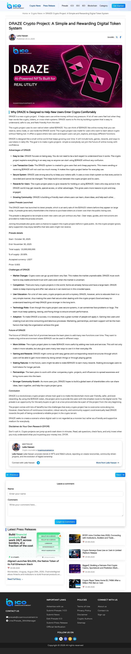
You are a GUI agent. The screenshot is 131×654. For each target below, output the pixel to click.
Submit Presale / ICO (57, 610)
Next (118, 475)
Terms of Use (83, 606)
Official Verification (56, 627)
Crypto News (35, 6)
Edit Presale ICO (54, 618)
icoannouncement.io (46, 450)
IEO (83, 6)
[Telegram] (56, 639)
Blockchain (92, 6)
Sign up (101, 614)
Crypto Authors (84, 618)
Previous (14, 475)
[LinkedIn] (75, 639)
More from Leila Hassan (106, 463)
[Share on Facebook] (121, 37)
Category (104, 6)
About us (102, 606)
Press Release (49, 6)
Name (11, 489)
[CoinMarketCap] (65, 639)
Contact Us (103, 610)
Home (25, 13)
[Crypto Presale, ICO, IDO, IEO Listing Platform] (15, 6)
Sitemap (81, 623)
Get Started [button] (118, 6)
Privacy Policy (84, 610)
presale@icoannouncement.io (23, 617)
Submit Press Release (57, 623)
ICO (72, 6)
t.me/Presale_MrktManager (22, 620)
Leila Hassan (22, 36)
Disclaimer (82, 614)
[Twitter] (61, 639)
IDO (78, 6)
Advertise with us (55, 606)
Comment (13, 500)
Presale (65, 6)
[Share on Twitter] (117, 37)
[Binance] (70, 639)
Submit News (53, 614)
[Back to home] (18, 602)
